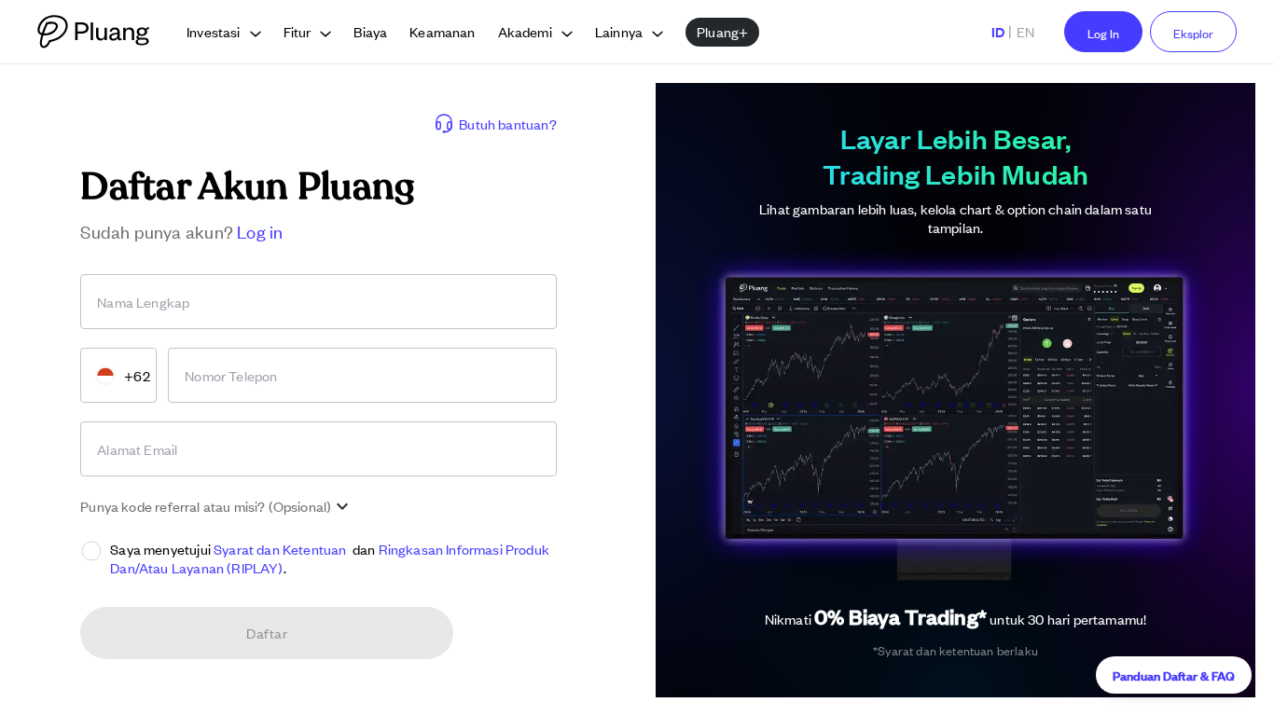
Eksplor (1193, 33)
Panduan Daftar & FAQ (1174, 674)
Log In (1103, 33)
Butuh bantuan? (507, 123)
